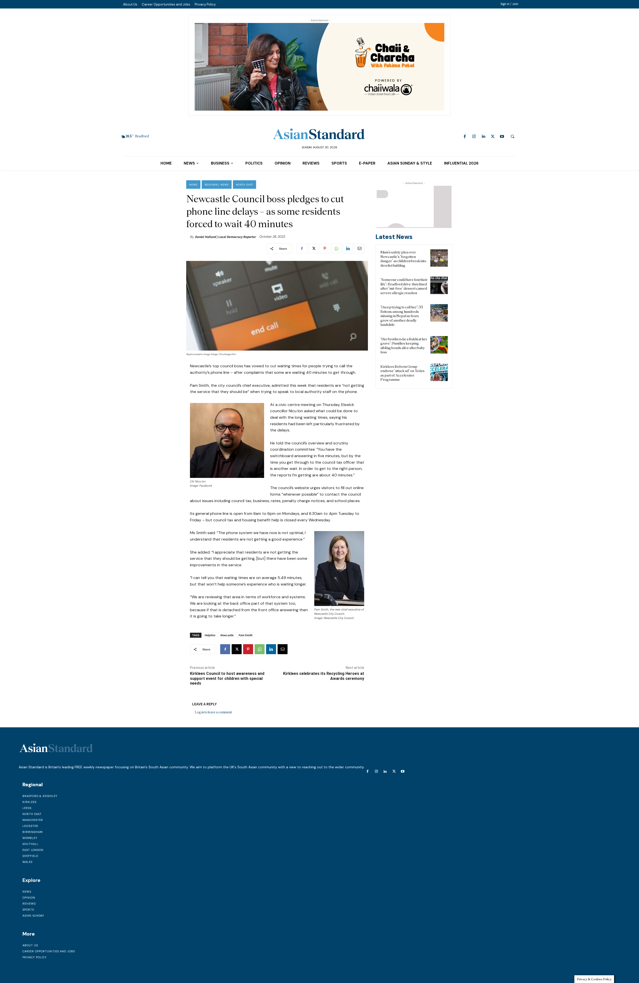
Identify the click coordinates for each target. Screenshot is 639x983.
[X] (492, 136)
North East (244, 184)
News (193, 184)
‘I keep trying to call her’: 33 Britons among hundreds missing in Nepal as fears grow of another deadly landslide (401, 316)
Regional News (217, 184)
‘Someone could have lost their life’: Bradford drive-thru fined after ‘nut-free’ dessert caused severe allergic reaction (404, 286)
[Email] (359, 248)
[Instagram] (474, 136)
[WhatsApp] (336, 248)
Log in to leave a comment (213, 712)
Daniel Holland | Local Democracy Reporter (225, 237)
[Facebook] (465, 136)
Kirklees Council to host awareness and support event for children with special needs (227, 678)
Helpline (209, 635)
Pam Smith (245, 635)
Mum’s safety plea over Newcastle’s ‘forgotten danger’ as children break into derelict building (403, 258)
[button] (512, 136)
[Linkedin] (483, 136)
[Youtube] (501, 136)
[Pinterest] (325, 248)
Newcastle (226, 635)
